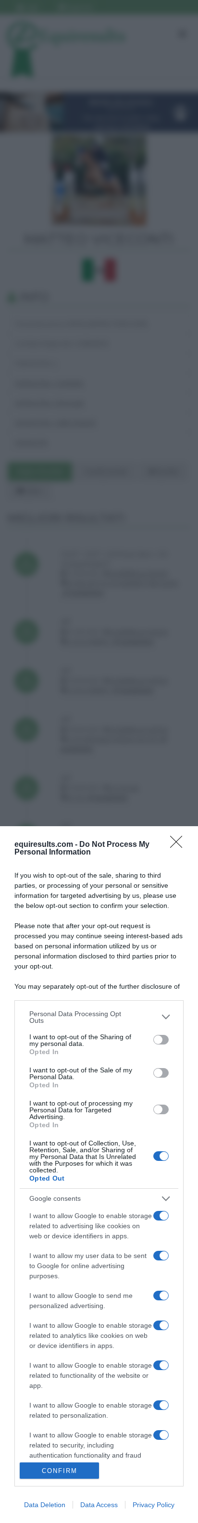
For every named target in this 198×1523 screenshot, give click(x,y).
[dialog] (99, 1174)
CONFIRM (59, 1470)
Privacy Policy (153, 1505)
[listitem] (99, 1017)
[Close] (179, 845)
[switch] (161, 1040)
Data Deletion (44, 1505)
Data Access (99, 1505)
